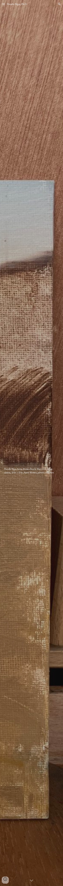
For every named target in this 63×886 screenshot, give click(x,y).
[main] (31, 443)
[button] (3, 4)
